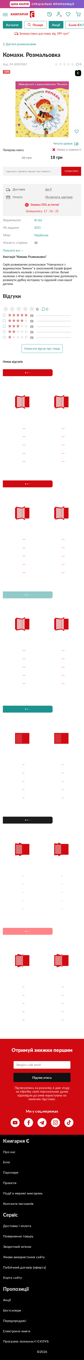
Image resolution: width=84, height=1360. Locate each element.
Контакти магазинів (18, 1104)
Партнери (10, 1073)
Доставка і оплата (17, 1127)
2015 (37, 227)
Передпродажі (14, 1221)
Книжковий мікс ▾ (24, 372)
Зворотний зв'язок (17, 1147)
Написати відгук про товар (42, 348)
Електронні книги (16, 1232)
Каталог (12, 25)
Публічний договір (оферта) (24, 1168)
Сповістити (71, 171)
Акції (7, 1201)
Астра (38, 220)
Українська (41, 235)
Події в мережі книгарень (23, 1094)
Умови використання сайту (24, 1158)
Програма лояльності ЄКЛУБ (26, 1242)
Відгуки (12, 296)
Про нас (9, 1053)
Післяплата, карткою (59, 197)
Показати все (12, 250)
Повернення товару (18, 1137)
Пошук (38, 25)
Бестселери (12, 1211)
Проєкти (9, 1084)
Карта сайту (12, 1178)
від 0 (48, 189)
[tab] (42, 296)
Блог (6, 1063)
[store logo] (26, 14)
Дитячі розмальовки (21, 44)
